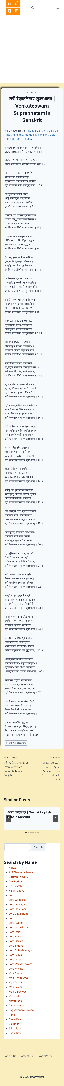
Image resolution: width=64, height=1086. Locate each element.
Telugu (27, 138)
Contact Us (26, 1055)
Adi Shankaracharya (21, 872)
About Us (10, 1055)
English (43, 130)
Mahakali (14, 996)
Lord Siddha (16, 945)
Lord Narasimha (18, 927)
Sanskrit (32, 93)
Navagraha (15, 1000)
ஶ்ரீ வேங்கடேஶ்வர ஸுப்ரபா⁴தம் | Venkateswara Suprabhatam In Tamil (50, 769)
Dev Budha (15, 881)
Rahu (12, 1014)
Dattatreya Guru (18, 876)
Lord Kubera (16, 922)
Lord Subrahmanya (20, 950)
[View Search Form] (32, 7)
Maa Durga (15, 982)
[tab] (26, 832)
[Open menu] (57, 7)
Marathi (29, 134)
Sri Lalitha (15, 1028)
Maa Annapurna (18, 977)
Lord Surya (15, 954)
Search (38, 847)
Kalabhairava (16, 890)
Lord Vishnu (16, 968)
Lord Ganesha (17, 899)
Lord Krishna (16, 918)
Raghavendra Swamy (21, 1010)
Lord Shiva (15, 936)
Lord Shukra (16, 941)
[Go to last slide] (8, 818)
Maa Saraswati (18, 991)
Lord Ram (14, 931)
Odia (52, 134)
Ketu (11, 895)
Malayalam (41, 134)
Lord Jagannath (18, 913)
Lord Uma (15, 959)
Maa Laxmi (15, 987)
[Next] (55, 818)
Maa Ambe (15, 973)
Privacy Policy (44, 1055)
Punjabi (9, 138)
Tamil (18, 138)
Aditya (13, 867)
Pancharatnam (17, 1005)
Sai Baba (14, 1023)
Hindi (8, 134)
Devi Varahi (15, 885)
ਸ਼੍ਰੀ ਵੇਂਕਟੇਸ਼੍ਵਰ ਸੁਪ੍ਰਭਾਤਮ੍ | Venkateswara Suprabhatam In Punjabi (16, 767)
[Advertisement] (32, 49)
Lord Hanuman (18, 908)
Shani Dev (15, 1019)
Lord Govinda (17, 904)
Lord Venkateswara (16, 743)
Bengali (32, 130)
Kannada (18, 134)
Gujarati (53, 130)
